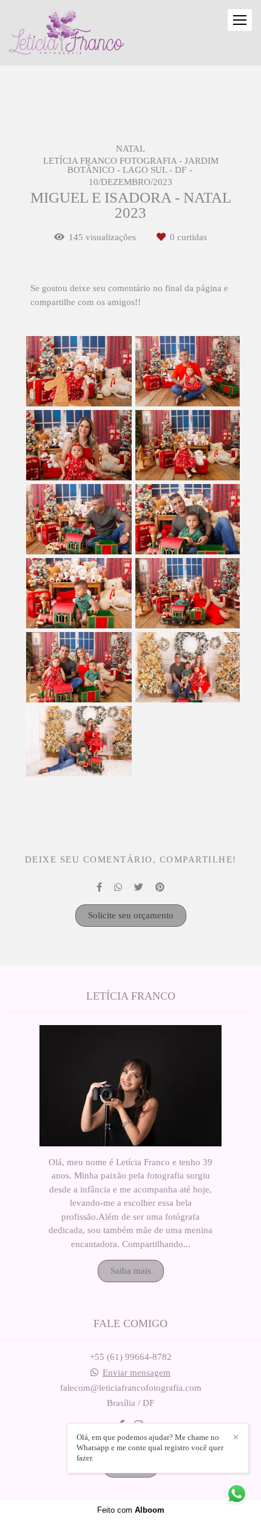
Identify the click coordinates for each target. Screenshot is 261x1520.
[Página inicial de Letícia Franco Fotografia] (66, 32)
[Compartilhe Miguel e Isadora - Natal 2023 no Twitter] (138, 887)
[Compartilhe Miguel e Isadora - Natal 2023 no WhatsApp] (118, 887)
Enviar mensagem (137, 1372)
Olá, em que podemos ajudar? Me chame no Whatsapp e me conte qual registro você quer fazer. (149, 1447)
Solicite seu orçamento (131, 915)
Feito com (130, 1510)
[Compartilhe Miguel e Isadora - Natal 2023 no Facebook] (99, 887)
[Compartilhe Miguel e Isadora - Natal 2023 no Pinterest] (159, 887)
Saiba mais (130, 1271)
